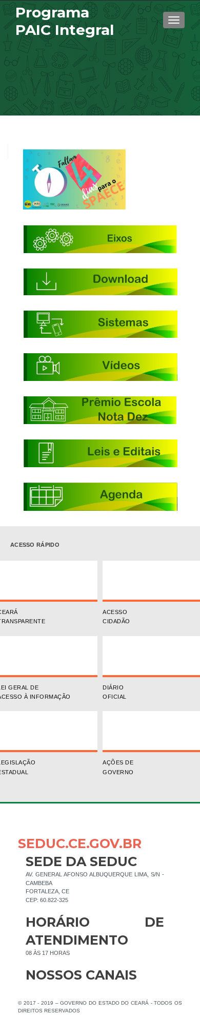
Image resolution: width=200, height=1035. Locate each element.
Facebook (33, 991)
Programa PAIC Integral (64, 21)
